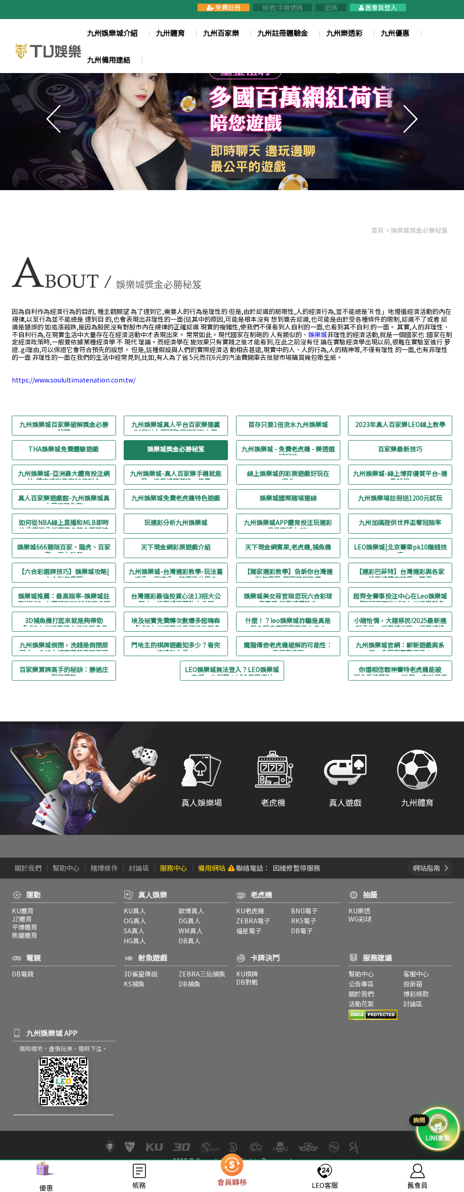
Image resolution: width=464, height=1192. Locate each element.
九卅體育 (170, 33)
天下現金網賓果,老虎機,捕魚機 (288, 547)
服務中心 (173, 868)
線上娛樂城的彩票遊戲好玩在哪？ (288, 475)
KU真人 (134, 910)
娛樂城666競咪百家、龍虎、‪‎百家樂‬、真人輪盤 (64, 548)
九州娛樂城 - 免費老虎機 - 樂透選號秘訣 (288, 450)
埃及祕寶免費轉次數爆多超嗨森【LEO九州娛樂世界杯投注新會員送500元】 (175, 622)
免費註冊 (227, 7)
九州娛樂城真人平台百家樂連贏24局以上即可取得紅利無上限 (175, 426)
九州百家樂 (221, 33)
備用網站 (211, 868)
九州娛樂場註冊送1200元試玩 (400, 498)
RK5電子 (303, 920)
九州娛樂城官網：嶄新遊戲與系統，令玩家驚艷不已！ (400, 646)
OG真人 (135, 920)
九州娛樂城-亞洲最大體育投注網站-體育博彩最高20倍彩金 (64, 475)
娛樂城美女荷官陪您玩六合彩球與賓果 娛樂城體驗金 (288, 597)
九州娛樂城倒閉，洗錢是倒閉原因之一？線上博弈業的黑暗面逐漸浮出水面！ (63, 646)
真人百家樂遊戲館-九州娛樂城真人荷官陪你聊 (64, 499)
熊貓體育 (24, 935)
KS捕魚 (134, 983)
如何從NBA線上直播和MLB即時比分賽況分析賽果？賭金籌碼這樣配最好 (64, 524)
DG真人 (189, 920)
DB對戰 (247, 981)
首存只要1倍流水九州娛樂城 (288, 425)
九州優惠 (395, 33)
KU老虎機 (250, 910)
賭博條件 (104, 868)
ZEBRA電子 (253, 920)
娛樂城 (317, 334)
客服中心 (416, 973)
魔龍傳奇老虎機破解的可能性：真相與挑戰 (288, 646)
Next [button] (410, 119)
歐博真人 (191, 910)
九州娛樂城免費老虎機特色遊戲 (175, 498)
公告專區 (361, 983)
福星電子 (248, 930)
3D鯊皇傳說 (140, 973)
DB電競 (23, 973)
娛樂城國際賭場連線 (288, 498)
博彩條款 (416, 993)
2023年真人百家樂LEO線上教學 (400, 425)
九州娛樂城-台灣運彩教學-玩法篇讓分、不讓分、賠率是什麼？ (176, 573)
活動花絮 (361, 1003)
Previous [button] (53, 119)
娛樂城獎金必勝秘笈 (175, 449)
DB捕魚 (189, 983)
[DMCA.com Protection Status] (373, 1013)
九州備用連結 (108, 59)
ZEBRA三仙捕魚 (202, 973)
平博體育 (24, 927)
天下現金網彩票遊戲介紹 (176, 547)
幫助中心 (66, 868)
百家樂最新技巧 (400, 449)
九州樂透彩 (344, 33)
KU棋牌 (247, 973)
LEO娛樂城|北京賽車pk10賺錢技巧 (400, 548)
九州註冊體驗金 (282, 33)
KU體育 (23, 910)
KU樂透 (359, 910)
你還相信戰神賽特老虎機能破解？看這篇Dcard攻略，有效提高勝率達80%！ (400, 671)
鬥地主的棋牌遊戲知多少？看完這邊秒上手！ (175, 646)
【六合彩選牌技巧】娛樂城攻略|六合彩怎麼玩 (63, 573)
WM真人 (191, 930)
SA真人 (134, 930)
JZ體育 (22, 918)
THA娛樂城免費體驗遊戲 (64, 449)
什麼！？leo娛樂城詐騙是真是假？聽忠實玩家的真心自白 (288, 622)
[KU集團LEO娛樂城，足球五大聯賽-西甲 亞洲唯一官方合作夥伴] (48, 50)
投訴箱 (412, 983)
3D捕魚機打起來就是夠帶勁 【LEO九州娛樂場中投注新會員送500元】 (63, 622)
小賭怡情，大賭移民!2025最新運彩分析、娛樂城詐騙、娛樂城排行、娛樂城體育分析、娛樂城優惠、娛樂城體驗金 (400, 622)
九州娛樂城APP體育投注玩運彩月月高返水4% (288, 524)
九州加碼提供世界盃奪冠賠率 (400, 523)
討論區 (139, 868)
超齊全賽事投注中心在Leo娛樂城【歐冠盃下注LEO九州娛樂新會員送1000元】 (400, 597)
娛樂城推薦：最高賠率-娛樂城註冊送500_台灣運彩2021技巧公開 (64, 597)
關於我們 (28, 868)
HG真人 (134, 940)
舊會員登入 (380, 7)
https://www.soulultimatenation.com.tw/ (73, 379)
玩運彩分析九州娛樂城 (176, 523)
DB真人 (189, 940)
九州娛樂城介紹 (112, 33)
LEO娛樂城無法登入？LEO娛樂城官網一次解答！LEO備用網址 (232, 671)
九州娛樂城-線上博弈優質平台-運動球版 (400, 475)
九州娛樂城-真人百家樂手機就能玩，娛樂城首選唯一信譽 (176, 475)
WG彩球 (360, 918)
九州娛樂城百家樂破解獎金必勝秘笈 (63, 426)
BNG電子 (304, 910)
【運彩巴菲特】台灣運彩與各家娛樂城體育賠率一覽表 (400, 573)
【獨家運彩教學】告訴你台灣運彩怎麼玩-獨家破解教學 (288, 573)
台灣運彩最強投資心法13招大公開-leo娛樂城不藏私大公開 (176, 597)
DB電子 (302, 930)
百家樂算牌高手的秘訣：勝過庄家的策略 (63, 671)
